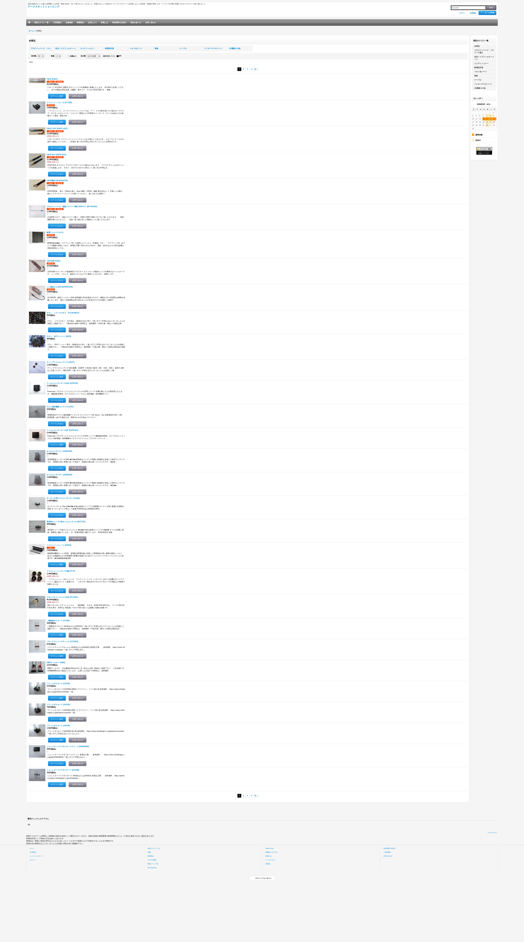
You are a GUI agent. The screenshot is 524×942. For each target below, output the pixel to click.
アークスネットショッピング (44, 6)
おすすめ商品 (152, 860)
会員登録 (473, 13)
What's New (269, 848)
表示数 (34, 56)
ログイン (462, 13)
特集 (149, 852)
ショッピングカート (36, 856)
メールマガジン (271, 860)
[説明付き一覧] (120, 56)
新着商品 (151, 856)
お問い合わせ (387, 856)
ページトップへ (492, 832)
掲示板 (268, 864)
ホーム (32, 848)
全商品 (477, 46)
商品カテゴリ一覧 (154, 848)
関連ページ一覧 (153, 864)
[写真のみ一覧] (114, 56)
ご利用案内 (387, 852)
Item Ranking (152, 867)
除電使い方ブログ (272, 852)
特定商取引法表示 (389, 848)
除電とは (269, 856)
